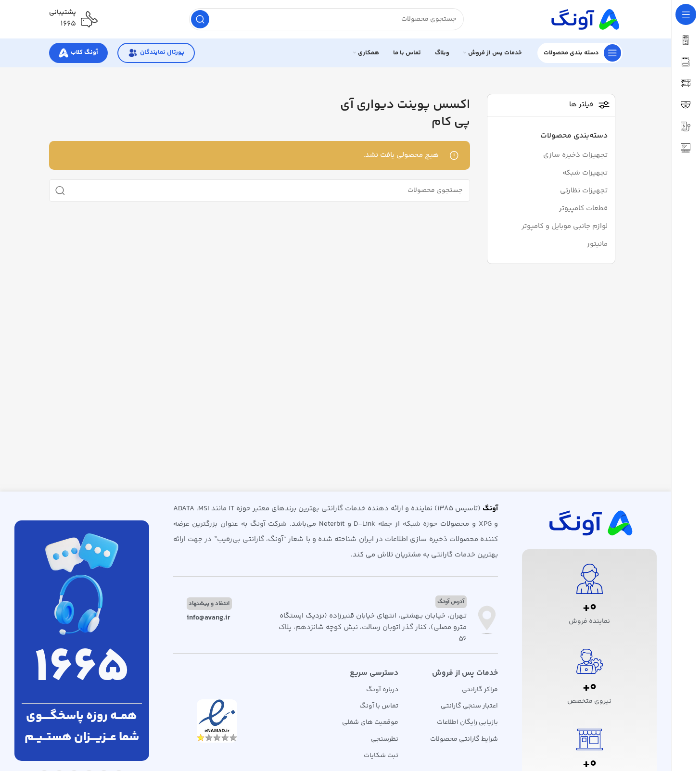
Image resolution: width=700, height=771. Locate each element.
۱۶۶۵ (68, 24)
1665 (81, 669)
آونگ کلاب (84, 52)
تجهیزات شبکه (585, 172)
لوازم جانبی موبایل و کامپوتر (565, 226)
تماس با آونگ (378, 706)
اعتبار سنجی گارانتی (469, 706)
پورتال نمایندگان (162, 52)
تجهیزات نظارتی (584, 190)
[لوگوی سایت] (584, 19)
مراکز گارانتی (480, 689)
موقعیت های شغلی (370, 722)
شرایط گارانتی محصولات (464, 739)
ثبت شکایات (381, 755)
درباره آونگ (382, 689)
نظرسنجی (384, 739)
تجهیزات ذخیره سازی (575, 155)
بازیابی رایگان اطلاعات (467, 722)
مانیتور (597, 244)
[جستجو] (200, 19)
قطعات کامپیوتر (583, 208)
